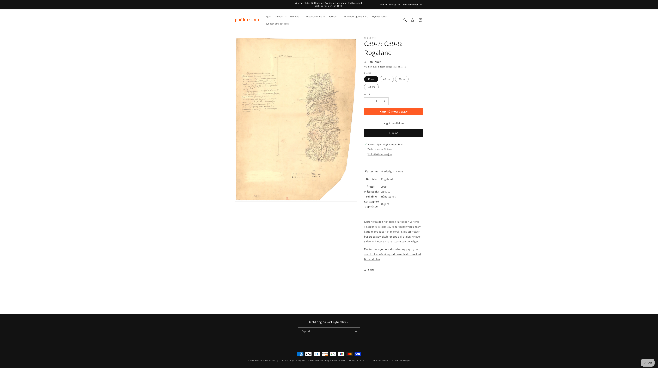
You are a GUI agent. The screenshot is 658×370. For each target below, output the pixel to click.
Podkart (258, 360)
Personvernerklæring (319, 360)
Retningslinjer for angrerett (294, 360)
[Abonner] (356, 332)
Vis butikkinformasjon (380, 154)
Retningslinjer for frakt (359, 360)
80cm (402, 79)
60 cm (386, 79)
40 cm (371, 79)
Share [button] (371, 269)
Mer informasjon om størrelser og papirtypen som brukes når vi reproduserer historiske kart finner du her (392, 254)
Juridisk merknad (380, 360)
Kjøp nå (393, 132)
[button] (280, 16)
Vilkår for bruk (338, 360)
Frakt (382, 66)
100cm (371, 86)
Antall (367, 94)
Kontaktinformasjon (401, 360)
